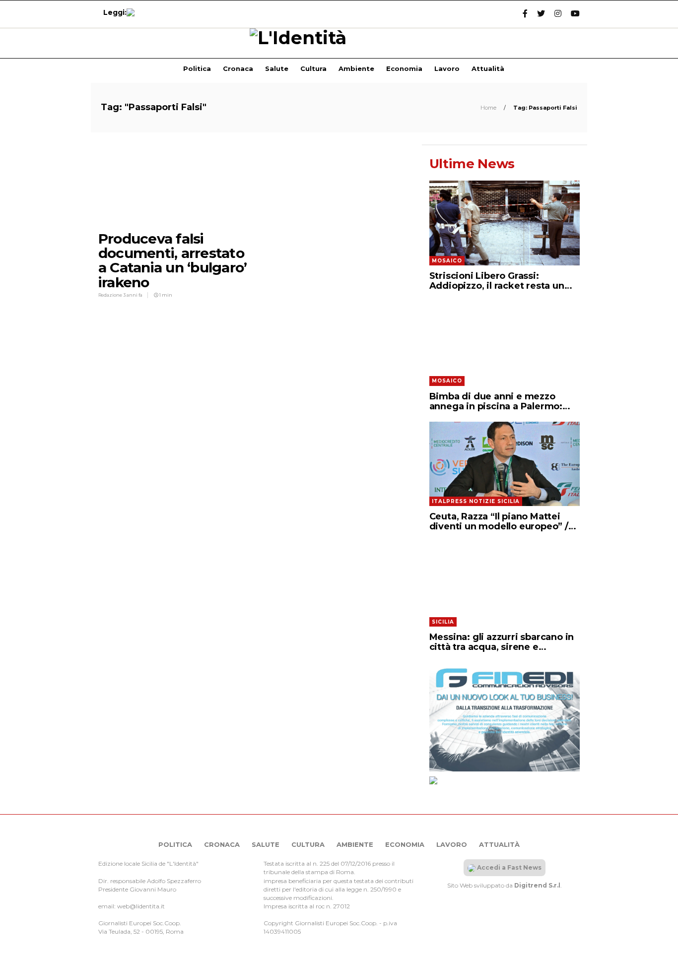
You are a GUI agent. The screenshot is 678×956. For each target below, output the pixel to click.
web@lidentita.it (141, 906)
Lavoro (447, 68)
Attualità (488, 68)
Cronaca (238, 68)
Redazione (110, 295)
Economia (404, 68)
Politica (197, 68)
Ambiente (356, 68)
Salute (276, 68)
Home (489, 107)
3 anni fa (132, 295)
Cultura (313, 68)
